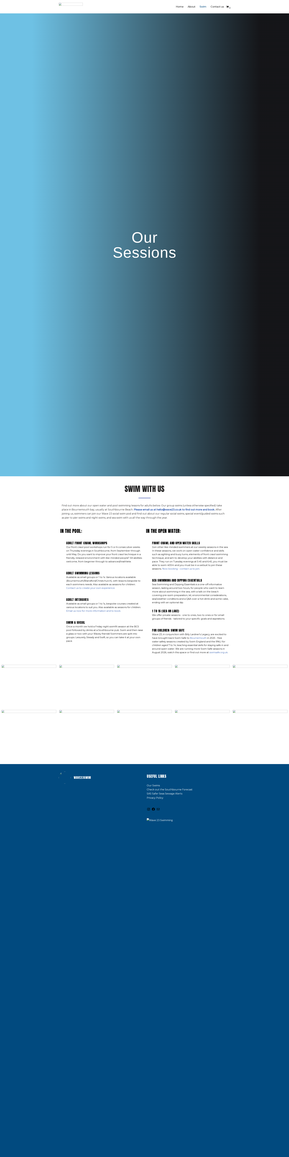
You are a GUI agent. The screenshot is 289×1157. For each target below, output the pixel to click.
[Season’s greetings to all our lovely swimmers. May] (88, 1068)
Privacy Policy (155, 797)
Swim (203, 6)
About (191, 6)
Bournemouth (198, 637)
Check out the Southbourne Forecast (170, 789)
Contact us (217, 6)
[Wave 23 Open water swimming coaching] (71, 7)
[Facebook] (153, 810)
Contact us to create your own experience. (90, 588)
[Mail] (158, 810)
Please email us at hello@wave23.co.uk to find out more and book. (174, 509)
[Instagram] (148, 810)
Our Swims (153, 785)
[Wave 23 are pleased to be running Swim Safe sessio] (68, 914)
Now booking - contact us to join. (181, 568)
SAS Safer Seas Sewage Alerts (164, 793)
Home (179, 6)
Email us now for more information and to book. (93, 610)
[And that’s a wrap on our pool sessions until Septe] (88, 863)
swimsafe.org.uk (218, 652)
